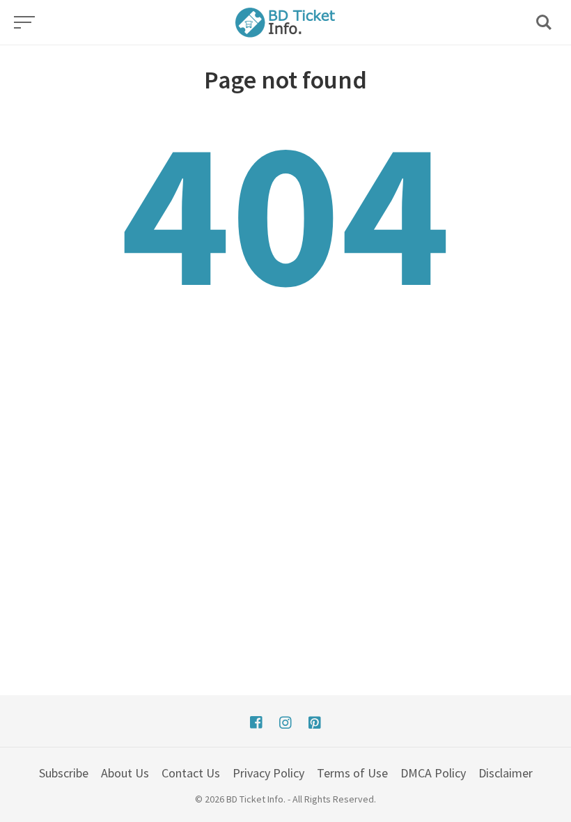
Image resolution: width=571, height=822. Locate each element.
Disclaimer (505, 773)
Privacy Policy (268, 773)
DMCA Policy (433, 773)
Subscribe (63, 773)
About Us (125, 773)
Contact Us (191, 773)
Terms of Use (352, 773)
